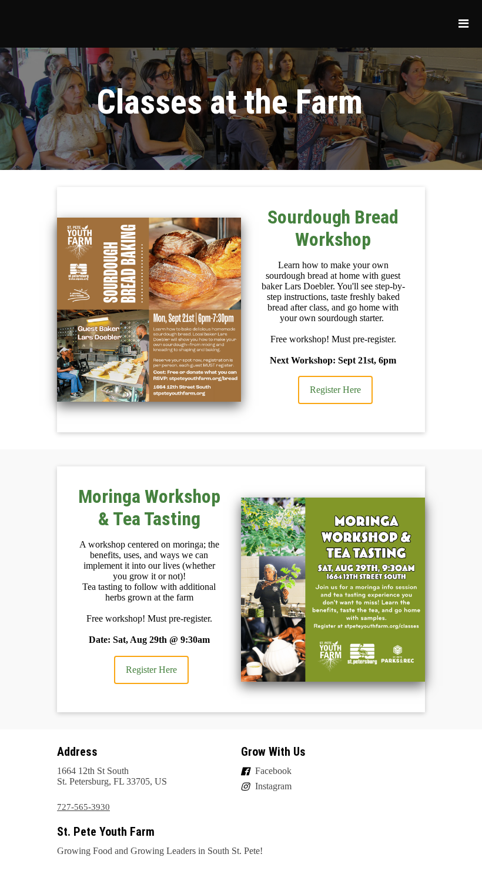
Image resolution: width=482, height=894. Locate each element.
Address (77, 752)
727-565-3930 (83, 807)
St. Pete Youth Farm (106, 832)
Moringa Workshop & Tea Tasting (149, 507)
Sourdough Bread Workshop (333, 228)
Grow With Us (273, 752)
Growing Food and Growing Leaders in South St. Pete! (160, 851)
